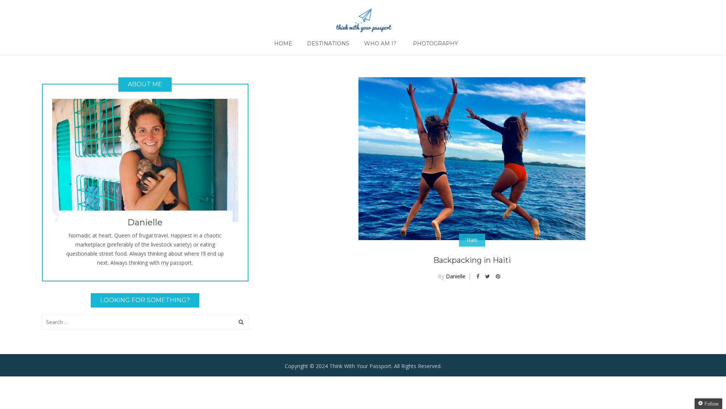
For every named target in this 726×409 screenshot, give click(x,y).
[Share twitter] (487, 276)
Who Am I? (380, 43)
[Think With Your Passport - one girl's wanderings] (363, 17)
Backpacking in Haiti (472, 260)
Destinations (328, 43)
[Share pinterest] (498, 276)
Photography (435, 43)
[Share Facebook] (477, 276)
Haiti (472, 240)
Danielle (455, 276)
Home (283, 43)
